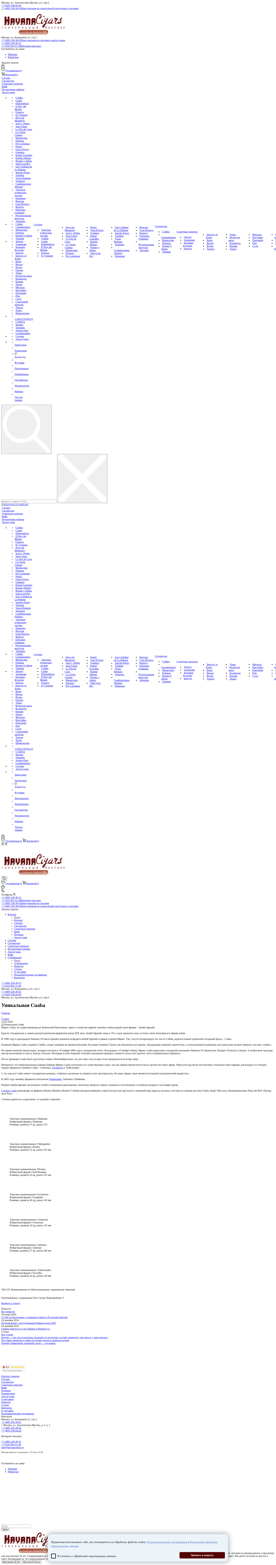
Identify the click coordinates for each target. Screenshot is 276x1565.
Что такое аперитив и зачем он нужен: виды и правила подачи (35, 1340)
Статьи (5, 1405)
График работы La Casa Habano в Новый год (25, 1328)
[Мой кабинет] (3, 66)
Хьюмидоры (8, 1393)
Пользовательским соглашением (167, 1542)
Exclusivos (57, 1067)
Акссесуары (7, 1396)
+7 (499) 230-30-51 (11, 43)
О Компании (21, 963)
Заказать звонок (10, 909)
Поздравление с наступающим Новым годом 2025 (28, 1323)
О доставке (7, 1410)
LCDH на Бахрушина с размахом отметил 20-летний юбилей (34, 1317)
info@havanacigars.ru (12, 1447)
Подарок (6, 1390)
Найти (5, 1529)
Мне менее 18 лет (11, 1562)
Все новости (8, 1311)
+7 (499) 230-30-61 (33, 40)
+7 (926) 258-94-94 (11, 5)
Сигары (5, 1379)
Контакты (6, 1407)
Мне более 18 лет (31, 1562)
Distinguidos (55, 1079)
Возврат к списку (10, 1303)
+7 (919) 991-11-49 (11, 986)
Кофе (4, 1387)
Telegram (12, 54)
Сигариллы (7, 1382)
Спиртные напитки (12, 1385)
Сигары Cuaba (9, 1090)
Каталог (18, 920)
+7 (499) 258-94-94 (11, 1430)
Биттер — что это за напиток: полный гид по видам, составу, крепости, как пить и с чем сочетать (54, 1337)
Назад (17, 917)
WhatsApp (13, 57)
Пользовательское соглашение (17, 1413)
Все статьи (7, 1334)
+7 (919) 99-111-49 (21, 46)
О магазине (7, 1399)
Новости (6, 1402)
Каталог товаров (10, 1376)
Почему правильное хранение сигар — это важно (28, 1343)
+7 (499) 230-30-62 (39, 8)
